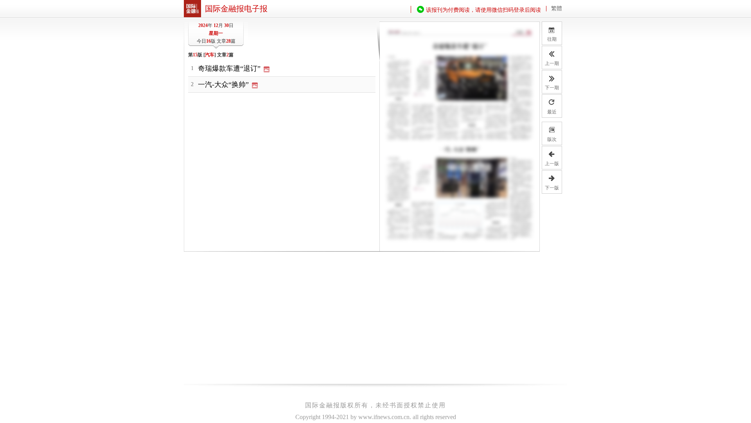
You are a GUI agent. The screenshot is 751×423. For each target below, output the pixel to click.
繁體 (556, 8)
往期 (552, 33)
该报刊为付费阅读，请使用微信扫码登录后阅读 (483, 10)
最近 (552, 112)
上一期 (552, 63)
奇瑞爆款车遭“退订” (230, 68)
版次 (552, 139)
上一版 (552, 163)
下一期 (552, 87)
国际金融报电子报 (236, 8)
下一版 (552, 188)
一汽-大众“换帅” (224, 84)
